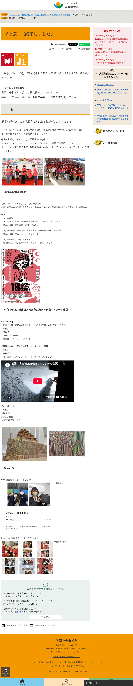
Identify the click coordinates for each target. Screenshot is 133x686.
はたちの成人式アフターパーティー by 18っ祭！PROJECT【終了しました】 (113, 92)
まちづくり (56, 15)
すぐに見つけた (11, 612)
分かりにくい (32, 604)
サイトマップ (55, 666)
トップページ (14, 15)
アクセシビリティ (95, 662)
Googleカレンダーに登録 (17, 625)
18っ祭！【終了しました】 (20, 18)
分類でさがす (27, 15)
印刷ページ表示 (60, 44)
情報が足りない (31, 596)
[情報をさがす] (66, 682)
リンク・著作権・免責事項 (42, 662)
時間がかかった (35, 612)
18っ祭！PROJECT (105, 85)
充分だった (10, 596)
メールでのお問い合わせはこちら (66, 657)
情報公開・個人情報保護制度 (71, 662)
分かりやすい (10, 604)
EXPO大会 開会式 (105, 100)
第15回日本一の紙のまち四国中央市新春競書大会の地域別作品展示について (112, 119)
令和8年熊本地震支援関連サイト (110, 63)
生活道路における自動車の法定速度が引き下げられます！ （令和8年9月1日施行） (111, 42)
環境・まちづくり (42, 15)
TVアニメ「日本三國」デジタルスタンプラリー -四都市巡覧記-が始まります (113, 108)
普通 (20, 596)
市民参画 (66, 15)
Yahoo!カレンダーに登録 (45, 625)
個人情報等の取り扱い (75, 666)
